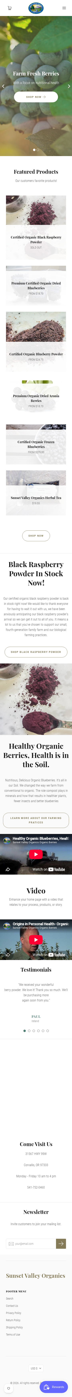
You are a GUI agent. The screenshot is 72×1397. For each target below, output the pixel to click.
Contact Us (12, 1305)
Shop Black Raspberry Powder (36, 652)
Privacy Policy (13, 1313)
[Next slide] (69, 86)
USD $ (34, 1368)
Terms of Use (13, 1334)
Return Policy (13, 1320)
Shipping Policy (14, 1327)
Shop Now (36, 535)
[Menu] (64, 8)
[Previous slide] (3, 86)
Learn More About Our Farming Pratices (36, 820)
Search (9, 1298)
